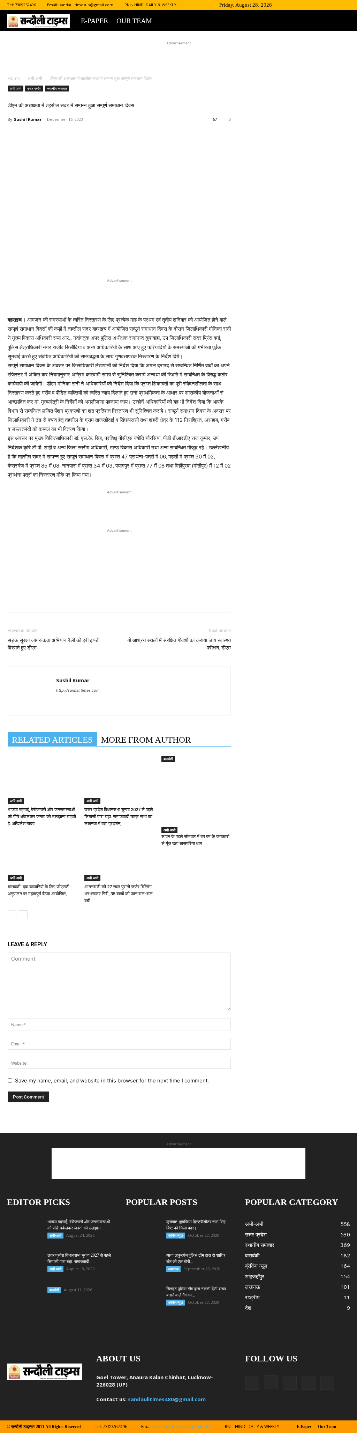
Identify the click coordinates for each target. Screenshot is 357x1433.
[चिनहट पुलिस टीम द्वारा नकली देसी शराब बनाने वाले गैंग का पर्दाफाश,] (143, 1298)
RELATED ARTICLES (52, 739)
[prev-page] (12, 914)
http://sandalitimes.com (78, 690)
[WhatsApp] (106, 147)
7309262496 (25, 4)
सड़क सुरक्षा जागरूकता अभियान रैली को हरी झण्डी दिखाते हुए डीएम (53, 644)
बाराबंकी (168, 758)
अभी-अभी (35, 78)
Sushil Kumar (27, 119)
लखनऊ (173, 1268)
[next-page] (23, 914)
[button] (288, 4)
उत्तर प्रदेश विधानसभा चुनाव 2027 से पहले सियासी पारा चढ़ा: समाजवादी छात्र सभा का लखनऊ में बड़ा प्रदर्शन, (118, 816)
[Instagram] (310, 5)
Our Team (134, 20)
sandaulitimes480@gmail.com (167, 1399)
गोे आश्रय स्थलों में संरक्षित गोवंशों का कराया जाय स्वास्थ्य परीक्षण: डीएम (179, 644)
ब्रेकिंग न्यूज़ (175, 1235)
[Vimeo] (333, 5)
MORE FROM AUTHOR (146, 739)
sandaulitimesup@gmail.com (86, 4)
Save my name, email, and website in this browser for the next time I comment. (112, 1080)
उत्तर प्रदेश (34, 88)
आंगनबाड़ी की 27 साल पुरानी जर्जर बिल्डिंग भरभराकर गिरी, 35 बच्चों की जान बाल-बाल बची (118, 893)
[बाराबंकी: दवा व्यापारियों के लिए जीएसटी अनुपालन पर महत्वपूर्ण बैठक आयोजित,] (42, 857)
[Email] (122, 147)
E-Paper (94, 20)
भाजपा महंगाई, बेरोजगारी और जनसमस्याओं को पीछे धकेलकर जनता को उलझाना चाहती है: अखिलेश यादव (42, 816)
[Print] (138, 147)
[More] (154, 147)
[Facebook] (299, 5)
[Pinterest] (90, 147)
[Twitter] (322, 5)
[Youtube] (345, 5)
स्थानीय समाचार (57, 88)
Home (14, 78)
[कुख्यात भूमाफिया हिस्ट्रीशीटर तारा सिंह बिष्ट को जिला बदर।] (134, 1224)
